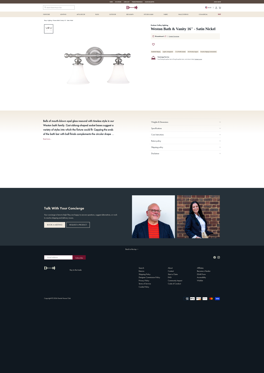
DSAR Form (201, 274)
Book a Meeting (54, 224)
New (111, 2)
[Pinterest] (214, 257)
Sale (219, 14)
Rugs (97, 14)
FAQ (169, 277)
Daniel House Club (64, 298)
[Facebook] (210, 257)
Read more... (47, 139)
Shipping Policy (144, 274)
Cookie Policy (144, 287)
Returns (141, 271)
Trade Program (137, 2)
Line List (126, 2)
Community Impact (175, 280)
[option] (48, 28)
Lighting (63, 14)
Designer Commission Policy (149, 277)
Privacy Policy (144, 280)
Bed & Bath (129, 14)
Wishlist (200, 280)
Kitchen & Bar (148, 14)
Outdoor (112, 14)
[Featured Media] (97, 65)
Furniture (46, 14)
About (170, 268)
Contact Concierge (174, 36)
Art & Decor (81, 14)
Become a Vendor (203, 271)
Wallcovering (183, 14)
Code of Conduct (174, 283)
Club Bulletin (149, 2)
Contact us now (198, 59)
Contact (171, 271)
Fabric (166, 14)
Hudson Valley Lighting (159, 25)
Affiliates (200, 268)
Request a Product (78, 224)
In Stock (118, 2)
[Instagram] (218, 257)
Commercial (203, 14)
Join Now (217, 2)
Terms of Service (145, 283)
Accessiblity (201, 277)
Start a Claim (173, 274)
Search (141, 268)
